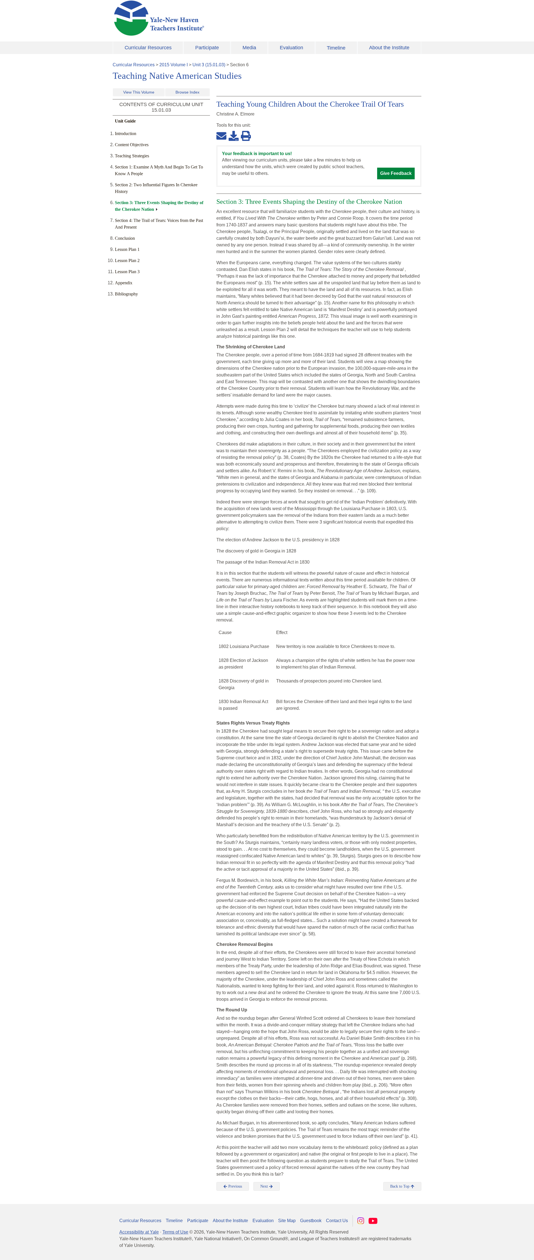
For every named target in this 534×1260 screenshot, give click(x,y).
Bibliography (126, 294)
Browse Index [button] (187, 92)
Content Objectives (132, 144)
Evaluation (291, 47)
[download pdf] (234, 136)
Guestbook (311, 1220)
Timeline (336, 48)
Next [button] (264, 1186)
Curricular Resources (148, 47)
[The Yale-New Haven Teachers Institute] (214, 18)
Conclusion (125, 238)
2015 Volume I (173, 64)
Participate (207, 47)
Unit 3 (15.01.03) (208, 64)
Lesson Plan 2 (127, 260)
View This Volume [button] (138, 92)
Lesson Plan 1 (127, 249)
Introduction (125, 133)
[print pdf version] (246, 136)
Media (249, 47)
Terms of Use (175, 1232)
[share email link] (221, 136)
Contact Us (337, 1220)
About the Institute (389, 47)
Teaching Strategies (132, 155)
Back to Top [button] (400, 1186)
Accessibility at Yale (139, 1232)
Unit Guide (125, 121)
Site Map (287, 1220)
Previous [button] (234, 1186)
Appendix (123, 282)
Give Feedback (396, 173)
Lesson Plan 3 (127, 271)
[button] (502, 1250)
